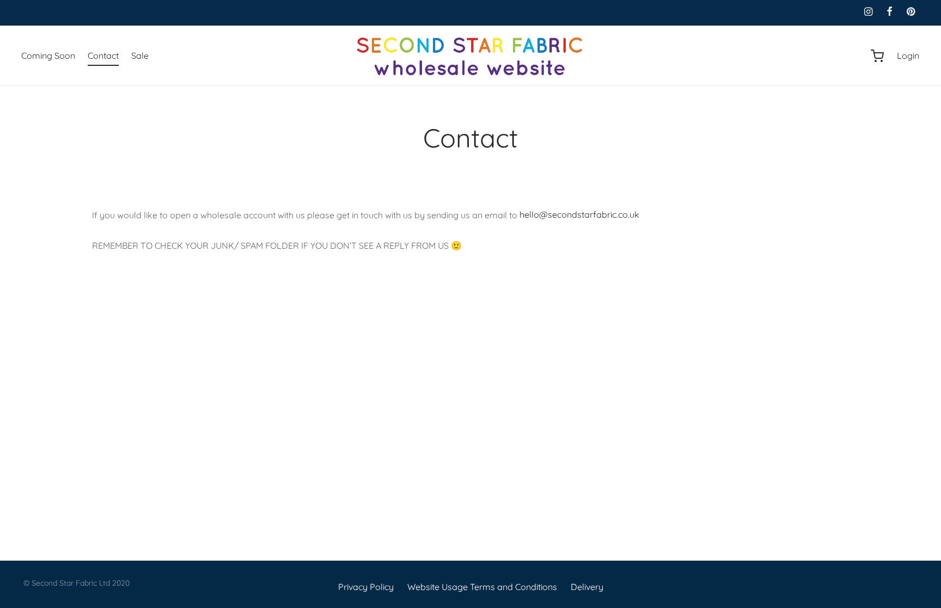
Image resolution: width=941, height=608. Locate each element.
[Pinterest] (910, 12)
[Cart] (877, 56)
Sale (140, 55)
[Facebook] (889, 12)
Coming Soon (48, 55)
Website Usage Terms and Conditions (482, 586)
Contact (103, 55)
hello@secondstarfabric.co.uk (579, 214)
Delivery (587, 586)
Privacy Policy (366, 586)
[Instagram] (867, 12)
